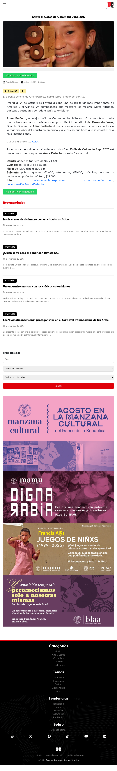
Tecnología (58, 704)
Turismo (59, 662)
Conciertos (58, 677)
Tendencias (59, 665)
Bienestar (59, 711)
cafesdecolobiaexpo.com (49, 180)
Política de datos (76, 755)
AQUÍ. (35, 141)
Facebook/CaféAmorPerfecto (25, 184)
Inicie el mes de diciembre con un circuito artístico (36, 219)
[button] (4, 5)
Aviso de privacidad (55, 755)
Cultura (58, 684)
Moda (58, 707)
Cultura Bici (58, 714)
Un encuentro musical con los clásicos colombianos (36, 286)
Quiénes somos (58, 730)
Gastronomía (58, 688)
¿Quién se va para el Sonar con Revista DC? (31, 253)
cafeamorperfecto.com (98, 180)
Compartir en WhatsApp (20, 75)
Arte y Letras (58, 655)
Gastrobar (58, 658)
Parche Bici (58, 717)
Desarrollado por (62, 760)
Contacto (38, 755)
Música (58, 651)
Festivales (58, 681)
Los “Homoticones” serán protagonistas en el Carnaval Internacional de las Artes (55, 320)
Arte (58, 691)
